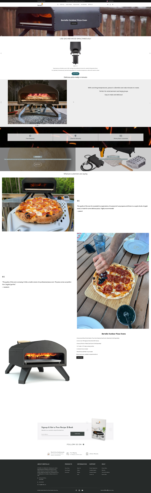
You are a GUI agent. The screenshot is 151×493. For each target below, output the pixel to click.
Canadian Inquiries (92, 470)
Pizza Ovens (67, 468)
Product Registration (41, 1)
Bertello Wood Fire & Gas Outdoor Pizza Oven (49, 490)
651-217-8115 (41, 482)
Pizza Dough (67, 470)
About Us (79, 468)
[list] (113, 219)
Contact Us (91, 474)
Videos (78, 470)
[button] (58, 4)
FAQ (78, 474)
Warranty (103, 470)
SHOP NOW (74, 23)
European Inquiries (92, 472)
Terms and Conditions (106, 472)
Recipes (78, 472)
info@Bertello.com (42, 484)
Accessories (67, 472)
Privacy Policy (104, 468)
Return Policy (104, 474)
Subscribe (77, 433)
